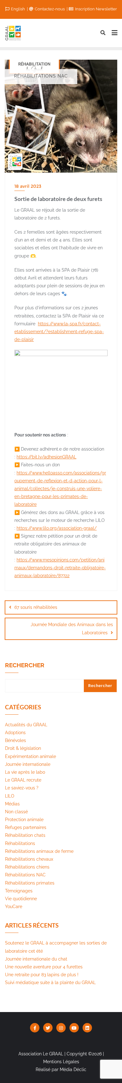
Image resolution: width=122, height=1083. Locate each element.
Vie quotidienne (21, 898)
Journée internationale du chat (36, 958)
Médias (12, 803)
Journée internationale (27, 764)
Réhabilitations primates (29, 882)
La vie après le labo (25, 772)
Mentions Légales (61, 1061)
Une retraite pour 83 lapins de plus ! (42, 974)
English (18, 9)
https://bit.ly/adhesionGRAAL (46, 456)
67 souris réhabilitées (35, 607)
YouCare (13, 906)
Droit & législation (23, 748)
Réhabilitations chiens (27, 866)
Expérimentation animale (30, 756)
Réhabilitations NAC (25, 874)
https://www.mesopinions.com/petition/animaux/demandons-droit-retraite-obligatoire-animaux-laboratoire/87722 (60, 567)
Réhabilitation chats (25, 835)
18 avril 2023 (27, 186)
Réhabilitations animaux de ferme (39, 851)
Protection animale (24, 819)
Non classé (16, 811)
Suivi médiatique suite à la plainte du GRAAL (50, 982)
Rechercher (24, 665)
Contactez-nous (50, 9)
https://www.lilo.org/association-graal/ (57, 528)
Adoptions (15, 732)
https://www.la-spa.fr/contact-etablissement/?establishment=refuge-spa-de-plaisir (59, 331)
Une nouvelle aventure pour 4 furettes (44, 966)
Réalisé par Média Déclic (61, 1069)
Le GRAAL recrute (23, 779)
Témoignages (19, 890)
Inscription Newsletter (95, 9)
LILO (9, 796)
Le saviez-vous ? (21, 787)
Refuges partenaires (25, 827)
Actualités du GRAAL (26, 724)
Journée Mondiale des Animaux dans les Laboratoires (72, 628)
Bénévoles (15, 740)
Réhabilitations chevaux (29, 859)
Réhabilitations (20, 843)
